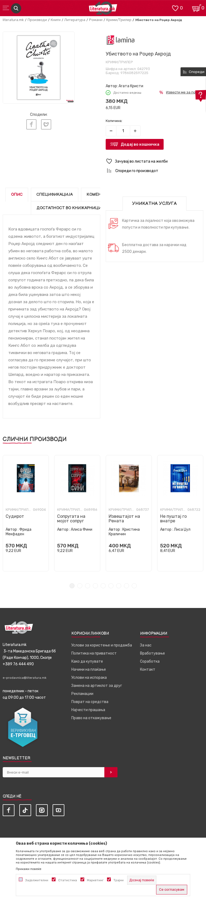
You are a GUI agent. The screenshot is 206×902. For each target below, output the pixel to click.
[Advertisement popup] (103, 91)
